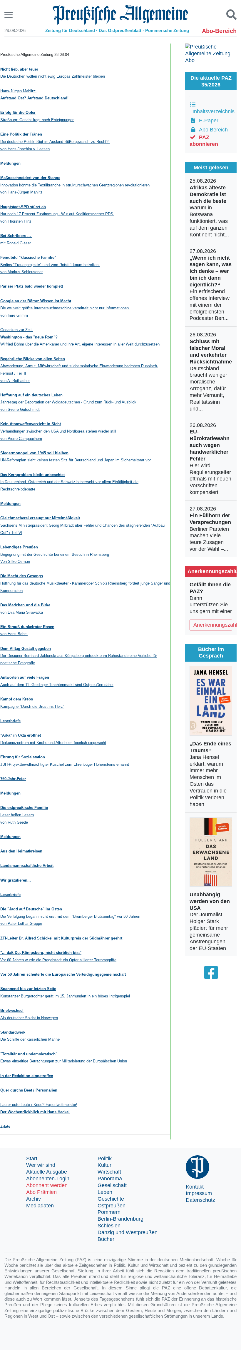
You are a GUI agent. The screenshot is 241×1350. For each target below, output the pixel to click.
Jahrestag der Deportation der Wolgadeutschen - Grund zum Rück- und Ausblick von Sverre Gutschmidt (69, 402)
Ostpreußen (111, 1206)
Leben (105, 1192)
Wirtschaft (109, 1172)
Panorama (110, 1179)
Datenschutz (200, 1200)
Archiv (33, 1199)
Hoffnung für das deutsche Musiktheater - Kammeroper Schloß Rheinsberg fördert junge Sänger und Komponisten (85, 583)
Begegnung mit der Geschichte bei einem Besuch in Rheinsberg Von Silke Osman (54, 554)
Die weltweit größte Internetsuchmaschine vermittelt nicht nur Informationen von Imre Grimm (65, 308)
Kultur (104, 1165)
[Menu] (9, 15)
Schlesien (109, 1226)
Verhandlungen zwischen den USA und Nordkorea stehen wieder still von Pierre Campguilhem (58, 431)
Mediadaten (40, 1206)
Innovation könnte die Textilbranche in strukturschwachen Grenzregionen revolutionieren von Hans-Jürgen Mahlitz (75, 185)
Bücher (106, 1239)
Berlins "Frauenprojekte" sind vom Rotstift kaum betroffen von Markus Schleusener (50, 264)
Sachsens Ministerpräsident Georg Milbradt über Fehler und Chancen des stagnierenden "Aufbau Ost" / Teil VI (82, 525)
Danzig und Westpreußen (128, 1232)
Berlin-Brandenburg (120, 1219)
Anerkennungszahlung (212, 625)
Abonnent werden (47, 1185)
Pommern (109, 1212)
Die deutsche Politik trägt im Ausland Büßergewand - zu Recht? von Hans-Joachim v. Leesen (55, 141)
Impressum (199, 1193)
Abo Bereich (212, 130)
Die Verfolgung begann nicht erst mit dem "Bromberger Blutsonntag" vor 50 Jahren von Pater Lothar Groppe (70, 916)
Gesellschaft (112, 1185)
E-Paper (207, 121)
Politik (105, 1159)
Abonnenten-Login (47, 1179)
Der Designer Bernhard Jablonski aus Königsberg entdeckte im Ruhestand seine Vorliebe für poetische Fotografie (78, 655)
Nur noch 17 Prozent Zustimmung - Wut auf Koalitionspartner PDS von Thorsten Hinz (57, 214)
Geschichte (111, 1199)
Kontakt (195, 1187)
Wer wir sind (40, 1165)
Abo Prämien (41, 1192)
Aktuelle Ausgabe (46, 1172)
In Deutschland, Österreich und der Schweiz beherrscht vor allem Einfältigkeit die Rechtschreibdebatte (69, 482)
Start (31, 1159)
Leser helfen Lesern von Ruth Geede (24, 814)
